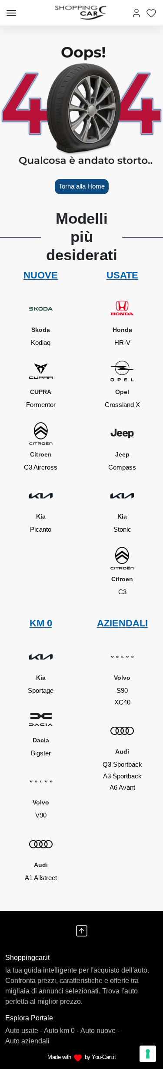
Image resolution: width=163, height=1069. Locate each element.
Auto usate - (23, 1030)
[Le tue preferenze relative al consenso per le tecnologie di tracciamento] (148, 1054)
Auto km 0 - (61, 1030)
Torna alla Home (82, 186)
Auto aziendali (27, 1041)
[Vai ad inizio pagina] (81, 931)
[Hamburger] (11, 13)
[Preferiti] (151, 12)
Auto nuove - (100, 1030)
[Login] (136, 12)
